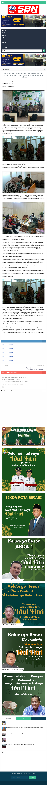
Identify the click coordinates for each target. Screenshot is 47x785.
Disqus (44, 390)
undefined (11, 344)
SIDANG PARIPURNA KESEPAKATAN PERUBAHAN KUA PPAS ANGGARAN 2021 (13, 368)
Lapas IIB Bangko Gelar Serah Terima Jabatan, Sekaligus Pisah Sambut (18, 733)
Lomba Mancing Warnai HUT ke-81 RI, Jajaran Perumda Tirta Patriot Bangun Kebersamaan (22, 721)
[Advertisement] (23, 761)
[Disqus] (23, 408)
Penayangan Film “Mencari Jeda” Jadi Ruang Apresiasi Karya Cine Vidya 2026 (20, 744)
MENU (4, 2)
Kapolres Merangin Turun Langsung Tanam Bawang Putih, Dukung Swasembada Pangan (21, 738)
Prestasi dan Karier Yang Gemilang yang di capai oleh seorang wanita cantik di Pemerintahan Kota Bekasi (24, 727)
